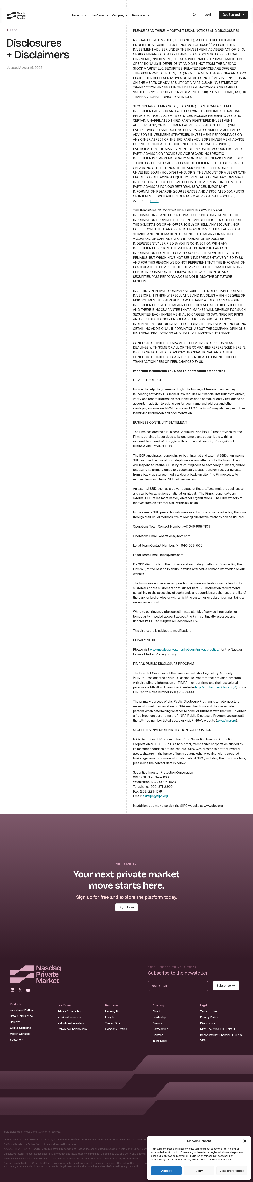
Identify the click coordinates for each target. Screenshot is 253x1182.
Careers (157, 1023)
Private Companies (69, 1011)
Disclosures (207, 1023)
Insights (110, 1017)
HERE (154, 201)
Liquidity (15, 1022)
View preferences (231, 1171)
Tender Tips (112, 1023)
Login (208, 15)
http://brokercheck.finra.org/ (215, 687)
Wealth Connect (20, 1034)
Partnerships (160, 1029)
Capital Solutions (20, 1028)
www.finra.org (226, 720)
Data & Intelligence (21, 1016)
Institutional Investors (71, 1023)
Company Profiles (116, 1029)
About (156, 1011)
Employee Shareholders (72, 1029)
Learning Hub (113, 1011)
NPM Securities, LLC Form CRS (219, 1029)
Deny (199, 1171)
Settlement (16, 1039)
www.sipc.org (213, 806)
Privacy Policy (209, 1017)
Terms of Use (208, 1011)
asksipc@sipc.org (155, 796)
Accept (166, 1171)
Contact (158, 1035)
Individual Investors (69, 1017)
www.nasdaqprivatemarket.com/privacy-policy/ (185, 649)
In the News (160, 1041)
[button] (245, 1141)
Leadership (159, 1017)
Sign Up (124, 907)
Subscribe (223, 986)
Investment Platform (22, 1010)
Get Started (231, 15)
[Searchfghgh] (194, 15)
